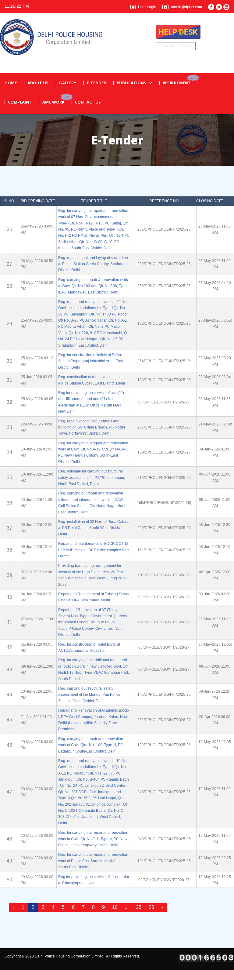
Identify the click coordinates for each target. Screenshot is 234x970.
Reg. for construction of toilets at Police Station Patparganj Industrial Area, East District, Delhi (90, 361)
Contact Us (88, 102)
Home (11, 83)
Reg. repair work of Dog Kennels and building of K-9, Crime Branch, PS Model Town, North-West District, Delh (91, 427)
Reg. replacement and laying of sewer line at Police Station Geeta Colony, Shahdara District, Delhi (93, 264)
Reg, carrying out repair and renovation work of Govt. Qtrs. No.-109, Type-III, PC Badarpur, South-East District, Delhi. (90, 745)
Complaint (20, 102)
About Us (37, 83)
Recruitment (177, 83)
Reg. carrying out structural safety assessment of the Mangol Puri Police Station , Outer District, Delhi (89, 694)
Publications (131, 83)
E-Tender (96, 83)
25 (138, 907)
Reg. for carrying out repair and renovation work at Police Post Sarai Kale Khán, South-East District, (93, 860)
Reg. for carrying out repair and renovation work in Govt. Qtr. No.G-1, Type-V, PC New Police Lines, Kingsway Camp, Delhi (93, 838)
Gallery (67, 83)
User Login (146, 7)
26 (151, 907)
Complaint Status (175, 45)
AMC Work (53, 102)
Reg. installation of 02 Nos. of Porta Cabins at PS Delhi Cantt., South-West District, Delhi (93, 528)
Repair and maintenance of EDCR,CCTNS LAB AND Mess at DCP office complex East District (93, 550)
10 (115, 907)
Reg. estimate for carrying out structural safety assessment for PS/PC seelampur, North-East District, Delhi (91, 477)
